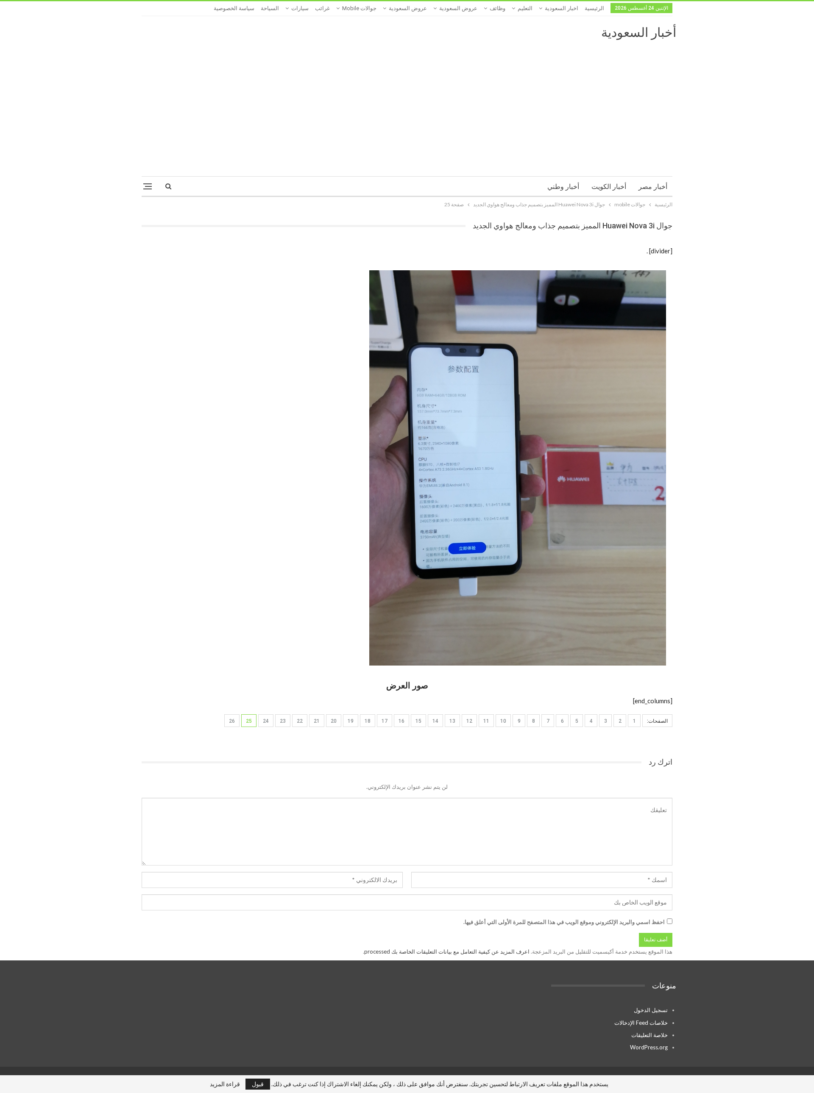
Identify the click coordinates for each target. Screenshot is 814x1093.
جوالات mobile (359, 8)
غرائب (322, 8)
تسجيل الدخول (651, 1010)
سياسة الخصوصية (234, 8)
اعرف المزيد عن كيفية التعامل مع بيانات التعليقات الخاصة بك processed (447, 951)
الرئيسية (594, 8)
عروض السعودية (458, 8)
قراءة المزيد (225, 1084)
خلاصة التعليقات (649, 1035)
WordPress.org (649, 1047)
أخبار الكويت (608, 187)
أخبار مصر (652, 187)
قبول (258, 1083)
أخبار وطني (563, 187)
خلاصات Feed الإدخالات (641, 1022)
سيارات (300, 8)
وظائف (497, 8)
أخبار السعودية (638, 32)
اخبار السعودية (561, 8)
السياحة (270, 8)
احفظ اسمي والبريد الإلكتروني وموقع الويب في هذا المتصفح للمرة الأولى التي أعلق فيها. (564, 921)
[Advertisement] (407, 104)
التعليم (525, 8)
